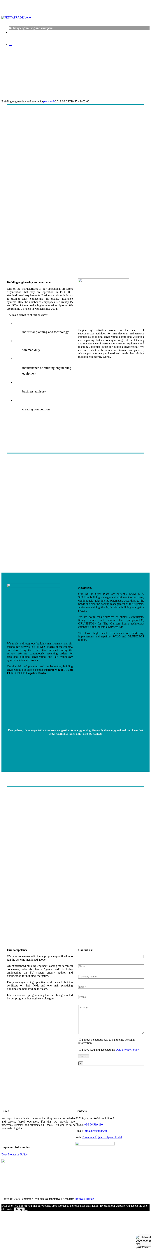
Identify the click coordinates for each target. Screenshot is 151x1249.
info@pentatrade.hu (95, 1130)
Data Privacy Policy (127, 1049)
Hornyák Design (84, 1198)
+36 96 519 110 (93, 1124)
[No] (26, 1210)
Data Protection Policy (14, 1154)
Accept (19, 1209)
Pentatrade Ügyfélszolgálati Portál (102, 1137)
